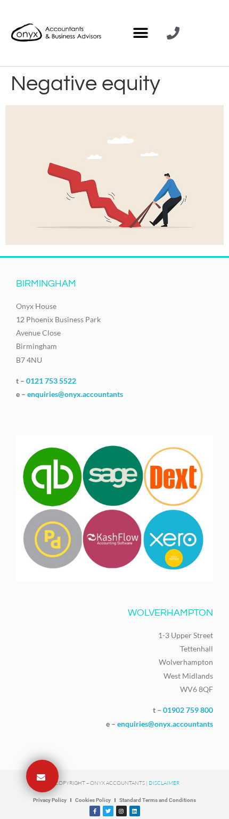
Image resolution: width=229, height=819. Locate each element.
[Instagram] (121, 811)
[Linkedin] (134, 811)
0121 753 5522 (51, 380)
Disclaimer (164, 783)
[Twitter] (108, 811)
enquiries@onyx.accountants (75, 394)
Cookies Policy (93, 800)
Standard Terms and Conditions (157, 800)
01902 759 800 (188, 709)
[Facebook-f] (94, 811)
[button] (140, 33)
